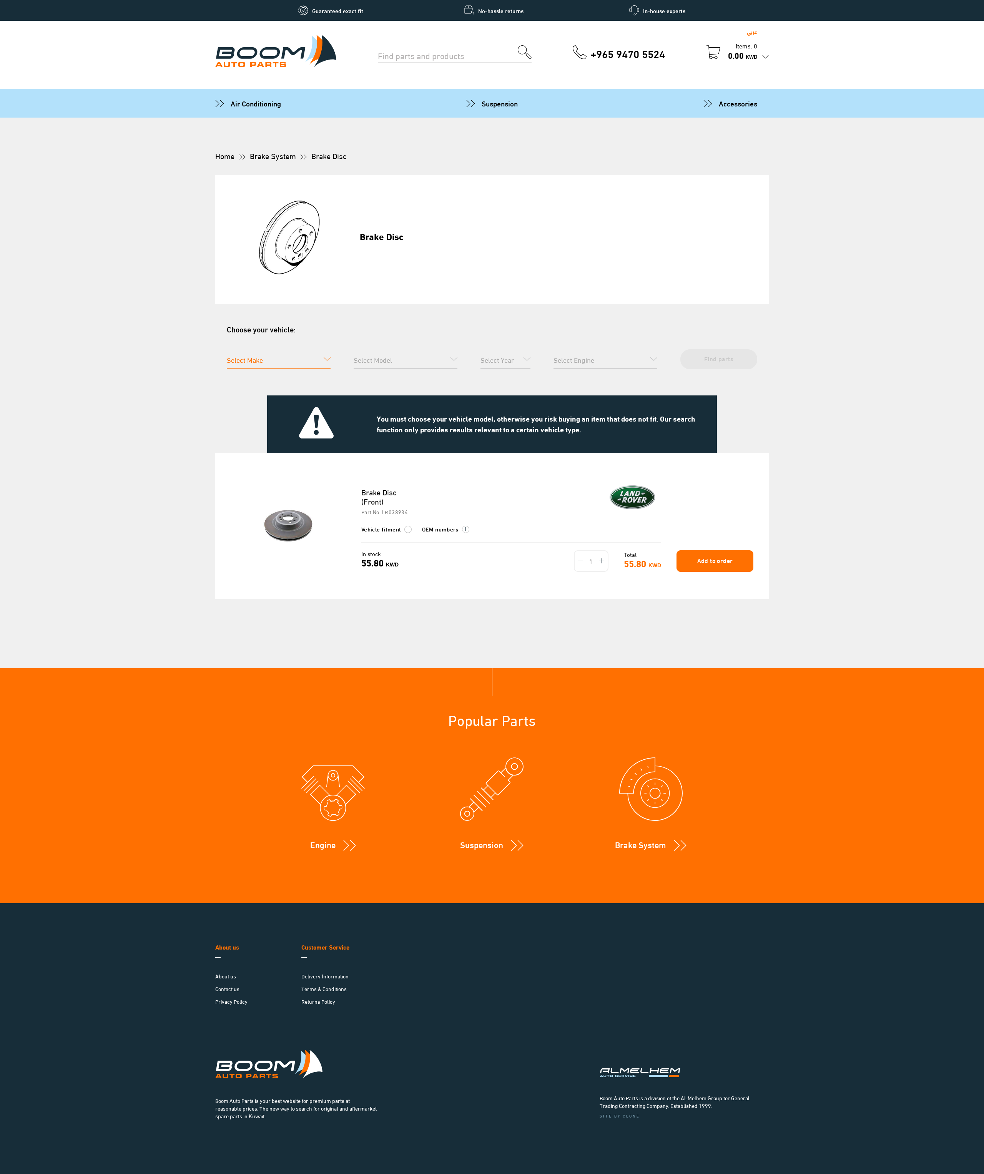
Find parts (718, 358)
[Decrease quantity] (580, 561)
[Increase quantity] (602, 561)
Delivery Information (325, 976)
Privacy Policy (231, 1001)
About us (225, 976)
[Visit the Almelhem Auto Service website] (680, 1062)
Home (224, 155)
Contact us (227, 989)
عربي (752, 31)
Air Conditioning (256, 103)
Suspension (500, 103)
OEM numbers (441, 529)
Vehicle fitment (382, 529)
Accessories (738, 103)
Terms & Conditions (324, 989)
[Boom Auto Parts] (275, 52)
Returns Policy (318, 1001)
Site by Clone (620, 1116)
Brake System (273, 155)
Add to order (715, 560)
